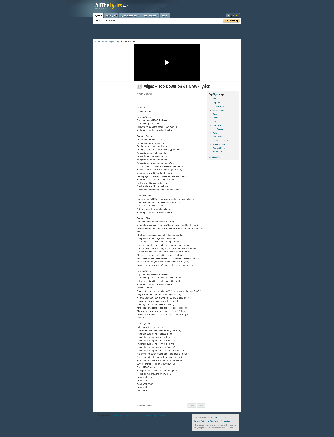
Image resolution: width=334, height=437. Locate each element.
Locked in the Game (221, 140)
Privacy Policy (199, 421)
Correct (192, 405)
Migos (111, 42)
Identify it (110, 15)
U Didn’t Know (218, 99)
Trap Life (216, 103)
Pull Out (216, 133)
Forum (98, 21)
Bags (215, 114)
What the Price (219, 152)
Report (201, 405)
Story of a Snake (219, 144)
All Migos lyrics (215, 157)
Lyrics (97, 15)
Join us (234, 15)
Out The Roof (218, 106)
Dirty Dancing (218, 137)
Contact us (225, 421)
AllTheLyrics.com (103, 415)
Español (222, 417)
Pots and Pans (219, 148)
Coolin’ (215, 118)
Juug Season (218, 129)
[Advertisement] (167, 31)
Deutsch (214, 417)
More (164, 15)
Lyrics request (149, 15)
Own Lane (217, 125)
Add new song (231, 20)
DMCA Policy (213, 421)
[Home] (112, 9)
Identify (148, 415)
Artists (104, 42)
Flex (214, 121)
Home (97, 42)
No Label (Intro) (219, 110)
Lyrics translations (129, 15)
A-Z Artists (110, 21)
